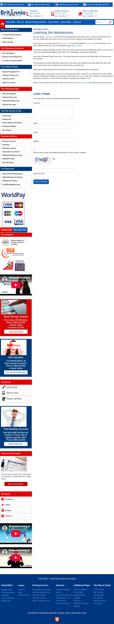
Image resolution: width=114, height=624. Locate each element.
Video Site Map (99, 595)
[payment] (13, 213)
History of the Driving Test (12, 57)
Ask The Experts (8, 53)
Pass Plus (6, 145)
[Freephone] (3, 387)
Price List (20, 22)
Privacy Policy (78, 592)
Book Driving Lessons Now (14, 5)
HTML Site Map (99, 589)
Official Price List (23, 595)
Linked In (8, 516)
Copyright (77, 598)
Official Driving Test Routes (13, 177)
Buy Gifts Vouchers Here (40, 5)
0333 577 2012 (60, 13)
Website (36, 141)
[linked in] (2, 515)
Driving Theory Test (10, 97)
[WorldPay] (14, 194)
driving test (64, 43)
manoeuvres (50, 37)
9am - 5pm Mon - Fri (36, 16)
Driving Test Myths (9, 126)
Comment (37, 103)
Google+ (8, 510)
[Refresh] (53, 159)
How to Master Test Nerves (12, 123)
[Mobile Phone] (3, 392)
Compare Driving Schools (12, 35)
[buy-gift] (16, 372)
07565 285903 (88, 13)
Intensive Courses (9, 141)
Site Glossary (98, 598)
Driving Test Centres (10, 180)
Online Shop (10, 22)
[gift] (14, 354)
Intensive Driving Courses (68, 5)
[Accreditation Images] (16, 256)
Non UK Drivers (8, 162)
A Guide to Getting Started (12, 60)
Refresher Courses (9, 148)
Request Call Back (14, 399)
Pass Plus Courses (39, 598)
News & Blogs (66, 22)
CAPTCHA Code (38, 174)
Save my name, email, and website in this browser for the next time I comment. (59, 152)
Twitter (7, 505)
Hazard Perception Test (11, 72)
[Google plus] (2, 510)
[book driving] (14, 313)
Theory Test (7, 116)
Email (35, 132)
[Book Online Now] (16, 332)
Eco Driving (7, 130)
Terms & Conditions (80, 589)
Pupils (20, 592)
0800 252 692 (34, 13)
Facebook (9, 499)
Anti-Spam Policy (79, 595)
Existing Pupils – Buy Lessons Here (63, 599)
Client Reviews (53, 22)
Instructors (21, 589)
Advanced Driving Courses (12, 155)
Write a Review (8, 42)
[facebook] (2, 499)
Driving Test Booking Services (98, 5)
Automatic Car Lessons (11, 152)
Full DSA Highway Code (11, 184)
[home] (2, 24)
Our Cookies (98, 603)
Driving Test (7, 119)
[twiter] (2, 504)
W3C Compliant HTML (76, 613)
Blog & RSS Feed (99, 600)
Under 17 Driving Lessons (41, 600)
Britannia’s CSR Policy (81, 603)
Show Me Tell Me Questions (13, 174)
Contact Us (77, 22)
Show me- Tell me (9, 82)
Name (35, 123)
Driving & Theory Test (10, 75)
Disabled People (8, 158)
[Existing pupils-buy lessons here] (13, 230)
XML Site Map (98, 592)
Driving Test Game (9, 104)
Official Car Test (8, 79)
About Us (77, 606)
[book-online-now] (16, 444)
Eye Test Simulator (9, 94)
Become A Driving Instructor (36, 22)
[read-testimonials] (16, 485)
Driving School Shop (63, 603)
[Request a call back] (3, 398)
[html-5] (57, 619)
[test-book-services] (14, 426)
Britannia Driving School (81, 82)
